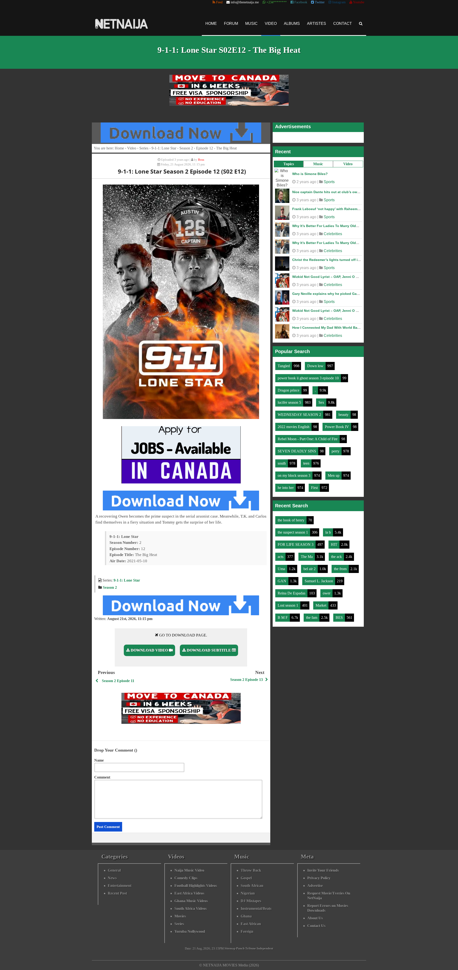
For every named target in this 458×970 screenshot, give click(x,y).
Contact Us (316, 926)
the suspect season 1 (293, 530)
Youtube (358, 2)
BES (340, 615)
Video (271, 23)
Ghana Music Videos (191, 901)
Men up (334, 473)
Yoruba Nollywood (189, 931)
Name (99, 760)
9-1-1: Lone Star (163, 148)
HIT (334, 542)
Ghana (246, 916)
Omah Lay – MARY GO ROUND (316, 189)
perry (336, 449)
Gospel (246, 878)
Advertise (315, 886)
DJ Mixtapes (251, 901)
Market (321, 603)
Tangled (284, 363)
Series (143, 148)
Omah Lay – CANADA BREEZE (316, 291)
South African (252, 886)
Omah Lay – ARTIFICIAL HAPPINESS (321, 325)
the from (341, 566)
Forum (231, 23)
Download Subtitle (209, 650)
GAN (282, 579)
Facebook (300, 2)
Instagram (338, 2)
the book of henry (291, 518)
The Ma (307, 554)
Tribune (250, 948)
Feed (219, 2)
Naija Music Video (189, 870)
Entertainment (119, 886)
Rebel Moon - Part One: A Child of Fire (308, 437)
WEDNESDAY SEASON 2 (300, 412)
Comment (102, 777)
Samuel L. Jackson (319, 579)
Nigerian (248, 893)
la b (328, 530)
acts (281, 554)
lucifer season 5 (290, 400)
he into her (286, 485)
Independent (265, 948)
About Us (315, 918)
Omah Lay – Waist (306, 206)
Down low (315, 363)
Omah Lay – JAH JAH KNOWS (316, 308)
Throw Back (251, 870)
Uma (282, 566)
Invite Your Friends (323, 870)
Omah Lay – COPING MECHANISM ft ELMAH (327, 240)
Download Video (149, 650)
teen (306, 461)
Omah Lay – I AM (305, 173)
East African (251, 924)
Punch (240, 948)
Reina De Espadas (292, 591)
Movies (180, 916)
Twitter (319, 2)
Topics (288, 164)
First (315, 485)
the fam (312, 615)
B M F (283, 615)
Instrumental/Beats (256, 908)
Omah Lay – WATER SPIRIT (314, 274)
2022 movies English (294, 424)
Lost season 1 (288, 603)
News (112, 878)
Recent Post (117, 893)
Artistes (316, 23)
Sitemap (229, 948)
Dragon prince (289, 388)
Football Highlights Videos (195, 886)
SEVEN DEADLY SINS (297, 449)
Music (251, 23)
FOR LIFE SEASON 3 (296, 542)
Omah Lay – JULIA (307, 223)
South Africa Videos (190, 908)
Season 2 (186, 148)
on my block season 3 (294, 473)
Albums (292, 23)
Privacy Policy (318, 878)
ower (327, 591)
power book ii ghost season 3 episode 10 (309, 376)
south (282, 461)
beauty (343, 412)
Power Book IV (337, 424)
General (114, 870)
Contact (342, 23)
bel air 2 (310, 566)
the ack (337, 554)
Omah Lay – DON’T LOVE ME (315, 257)
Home (211, 23)
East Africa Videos (189, 893)
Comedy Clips (185, 878)
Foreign (247, 931)
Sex (321, 400)
